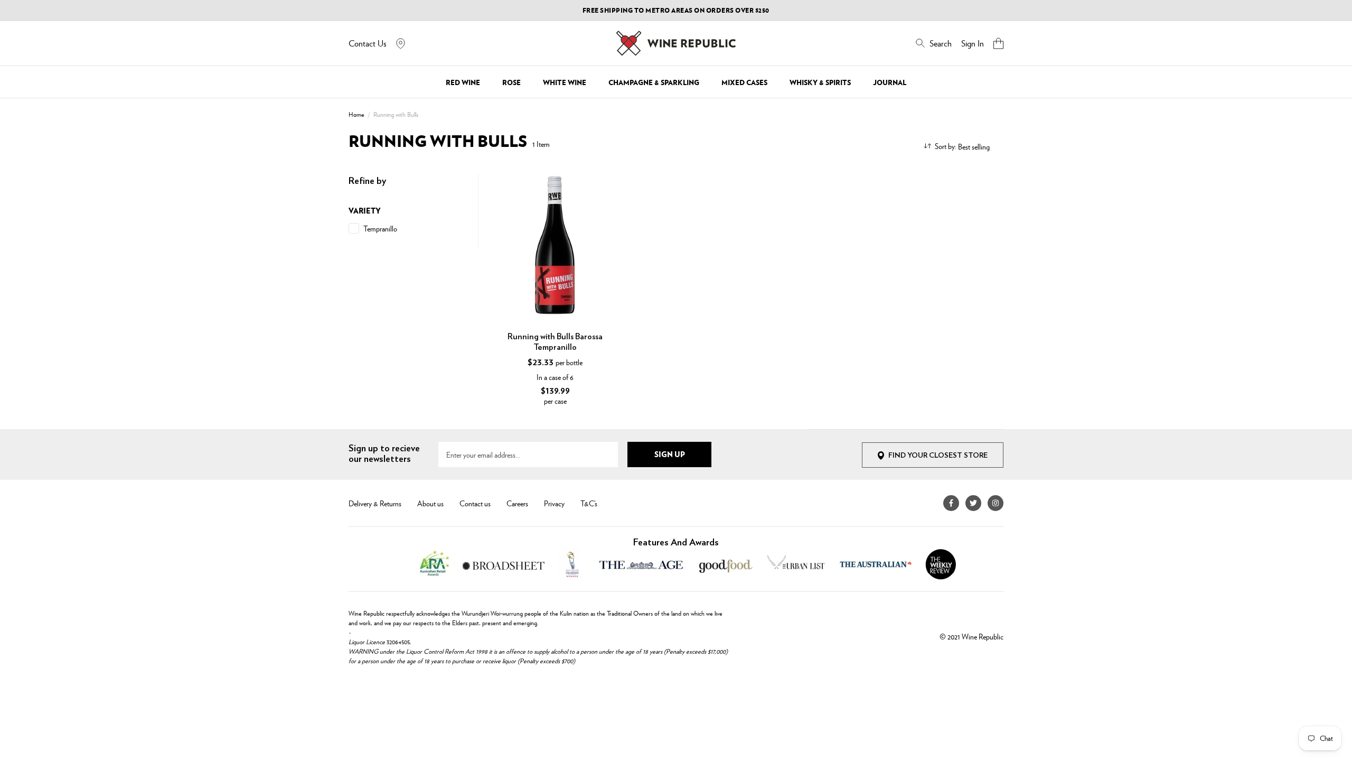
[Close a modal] (888, 248)
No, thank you (781, 461)
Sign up (781, 435)
